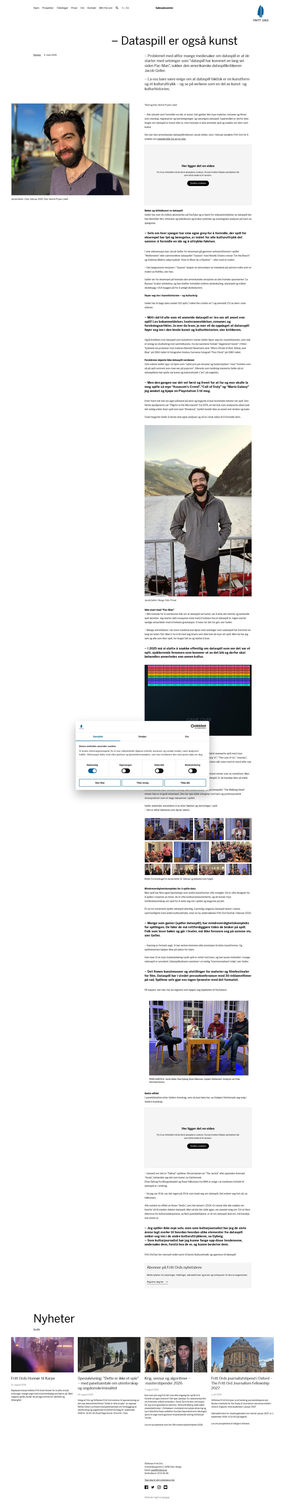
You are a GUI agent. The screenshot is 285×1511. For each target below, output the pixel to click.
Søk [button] (117, 8)
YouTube (165, 1487)
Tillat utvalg (143, 782)
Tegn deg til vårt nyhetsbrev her (160, 1480)
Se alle (36, 1329)
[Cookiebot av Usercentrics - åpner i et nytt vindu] (193, 726)
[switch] (126, 770)
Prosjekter (48, 8)
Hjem (36, 8)
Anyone (165, 1497)
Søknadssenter (164, 8)
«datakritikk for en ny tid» (171, 139)
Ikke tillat (99, 782)
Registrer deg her (155, 1282)
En (127, 8)
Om (82, 8)
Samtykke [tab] (98, 736)
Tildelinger (62, 8)
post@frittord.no (159, 1470)
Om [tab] (187, 736)
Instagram (159, 1487)
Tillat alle (185, 782)
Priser (74, 8)
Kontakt (91, 8)
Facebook (146, 1487)
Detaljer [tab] (142, 736)
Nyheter (37, 55)
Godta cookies (198, 183)
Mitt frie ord (105, 8)
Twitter (153, 1487)
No (123, 8)
